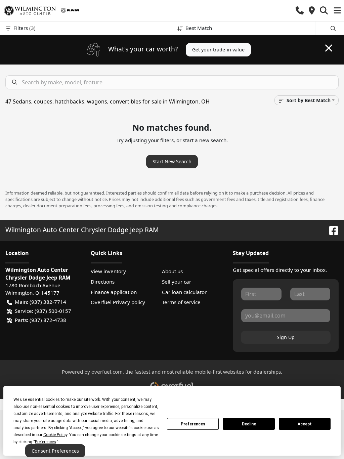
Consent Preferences (55, 451)
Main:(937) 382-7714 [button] (40, 301)
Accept (305, 424)
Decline (249, 424)
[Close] (328, 48)
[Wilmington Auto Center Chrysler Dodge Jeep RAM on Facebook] (331, 229)
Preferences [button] (45, 442)
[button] (299, 10)
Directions (103, 281)
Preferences (193, 424)
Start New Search (172, 161)
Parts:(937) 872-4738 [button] (40, 320)
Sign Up (286, 337)
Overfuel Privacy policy (118, 302)
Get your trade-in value (218, 49)
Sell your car (176, 281)
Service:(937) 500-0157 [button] (43, 310)
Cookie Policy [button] (55, 434)
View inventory (108, 271)
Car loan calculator (184, 292)
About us (172, 271)
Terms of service (181, 302)
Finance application (114, 292)
